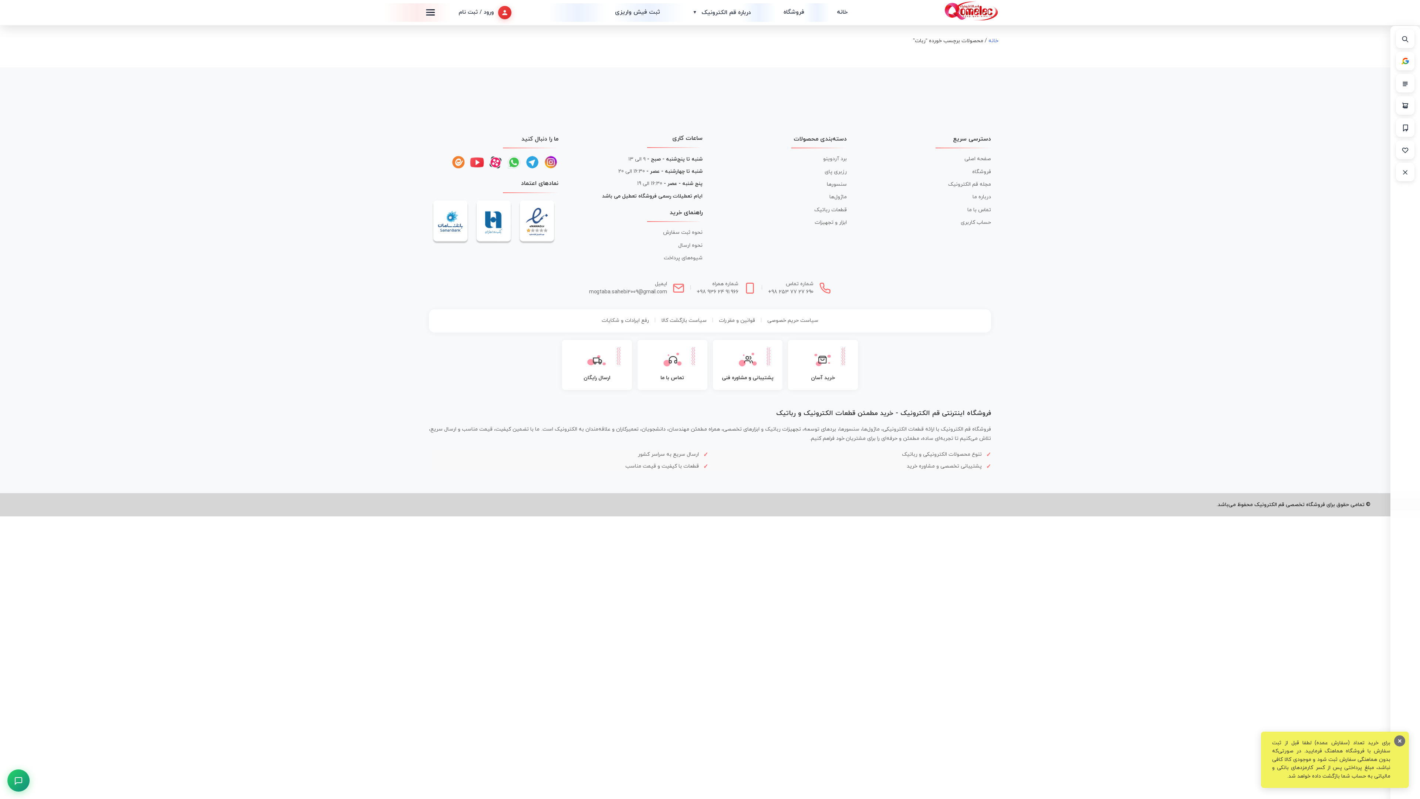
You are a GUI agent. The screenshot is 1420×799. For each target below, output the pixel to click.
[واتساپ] (514, 162)
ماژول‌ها (838, 196)
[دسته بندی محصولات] (1405, 83)
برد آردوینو (835, 158)
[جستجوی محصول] (1405, 39)
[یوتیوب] (477, 162)
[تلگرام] (532, 162)
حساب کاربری (976, 222)
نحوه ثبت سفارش (683, 232)
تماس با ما (979, 209)
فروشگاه (794, 12)
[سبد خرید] (1405, 105)
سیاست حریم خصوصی (792, 320)
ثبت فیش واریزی (637, 12)
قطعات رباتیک (830, 209)
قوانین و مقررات (737, 320)
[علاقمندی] (1405, 150)
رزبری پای (836, 171)
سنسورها (837, 184)
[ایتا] (458, 162)
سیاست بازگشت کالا (684, 320)
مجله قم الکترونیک (969, 184)
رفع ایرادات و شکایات (625, 320)
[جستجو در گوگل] (1405, 61)
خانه (842, 12)
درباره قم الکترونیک (722, 13)
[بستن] (1405, 172)
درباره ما (982, 196)
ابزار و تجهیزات (831, 222)
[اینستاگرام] (551, 162)
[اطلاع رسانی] (1405, 127)
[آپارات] (495, 162)
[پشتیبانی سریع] (18, 780)
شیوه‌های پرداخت (683, 258)
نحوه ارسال (690, 245)
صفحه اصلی (977, 158)
